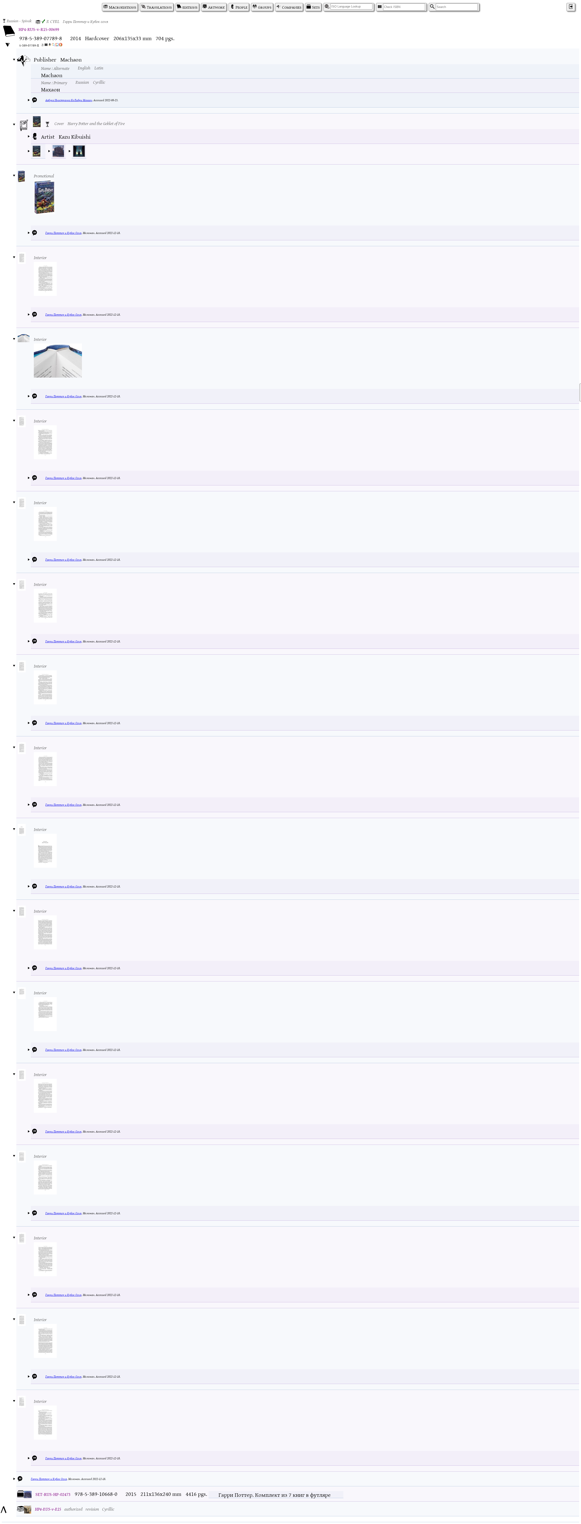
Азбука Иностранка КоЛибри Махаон (68, 100)
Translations (159, 7)
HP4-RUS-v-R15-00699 (39, 29)
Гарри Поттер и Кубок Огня (63, 233)
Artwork (216, 7)
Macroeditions (122, 7)
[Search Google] (53, 45)
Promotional (44, 175)
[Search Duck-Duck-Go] (60, 45)
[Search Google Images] (57, 45)
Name (55, 68)
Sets (316, 7)
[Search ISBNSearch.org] (46, 45)
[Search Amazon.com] (50, 45)
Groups (264, 7)
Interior (40, 257)
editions (189, 7)
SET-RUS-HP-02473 (52, 1494)
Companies (291, 7)
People (241, 7)
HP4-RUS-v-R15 (48, 1509)
